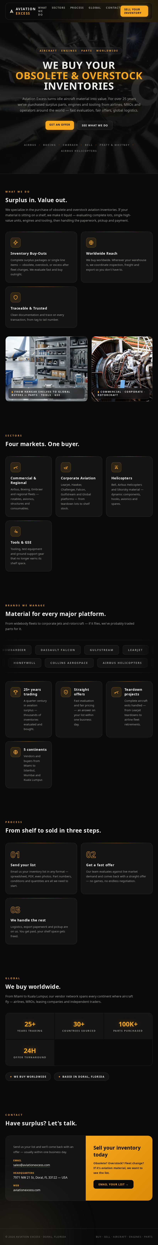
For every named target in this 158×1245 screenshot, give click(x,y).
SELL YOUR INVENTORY (132, 11)
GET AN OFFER (59, 124)
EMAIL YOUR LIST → (113, 1184)
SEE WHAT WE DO (95, 125)
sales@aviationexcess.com (31, 1165)
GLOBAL (95, 7)
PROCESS (77, 7)
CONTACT (113, 7)
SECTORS (58, 7)
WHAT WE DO (42, 11)
